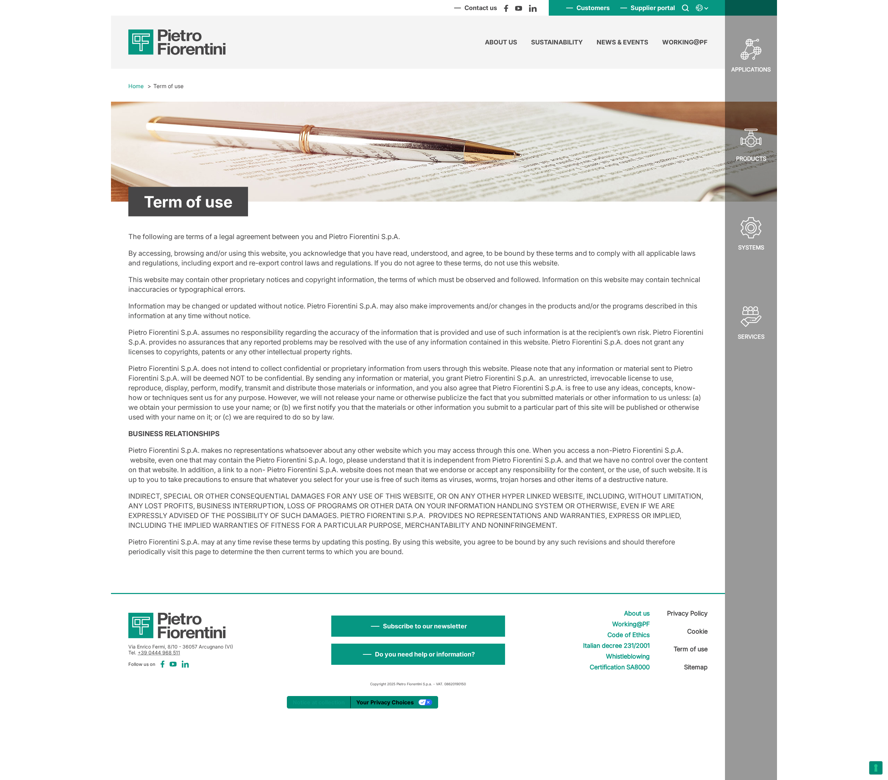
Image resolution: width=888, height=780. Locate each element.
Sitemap (696, 667)
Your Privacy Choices (385, 702)
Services (751, 336)
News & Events (622, 42)
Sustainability (557, 42)
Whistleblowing (628, 656)
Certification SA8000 (620, 667)
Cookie (697, 631)
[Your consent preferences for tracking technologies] (875, 767)
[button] (418, 626)
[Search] (685, 8)
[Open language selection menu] (702, 8)
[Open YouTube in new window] (518, 8)
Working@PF (685, 42)
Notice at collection (319, 702)
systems (751, 247)
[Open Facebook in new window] (506, 8)
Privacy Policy (687, 613)
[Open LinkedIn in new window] (533, 8)
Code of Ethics (628, 634)
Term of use (691, 649)
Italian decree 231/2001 (616, 645)
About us (501, 42)
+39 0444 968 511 (159, 652)
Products (751, 158)
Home (136, 86)
